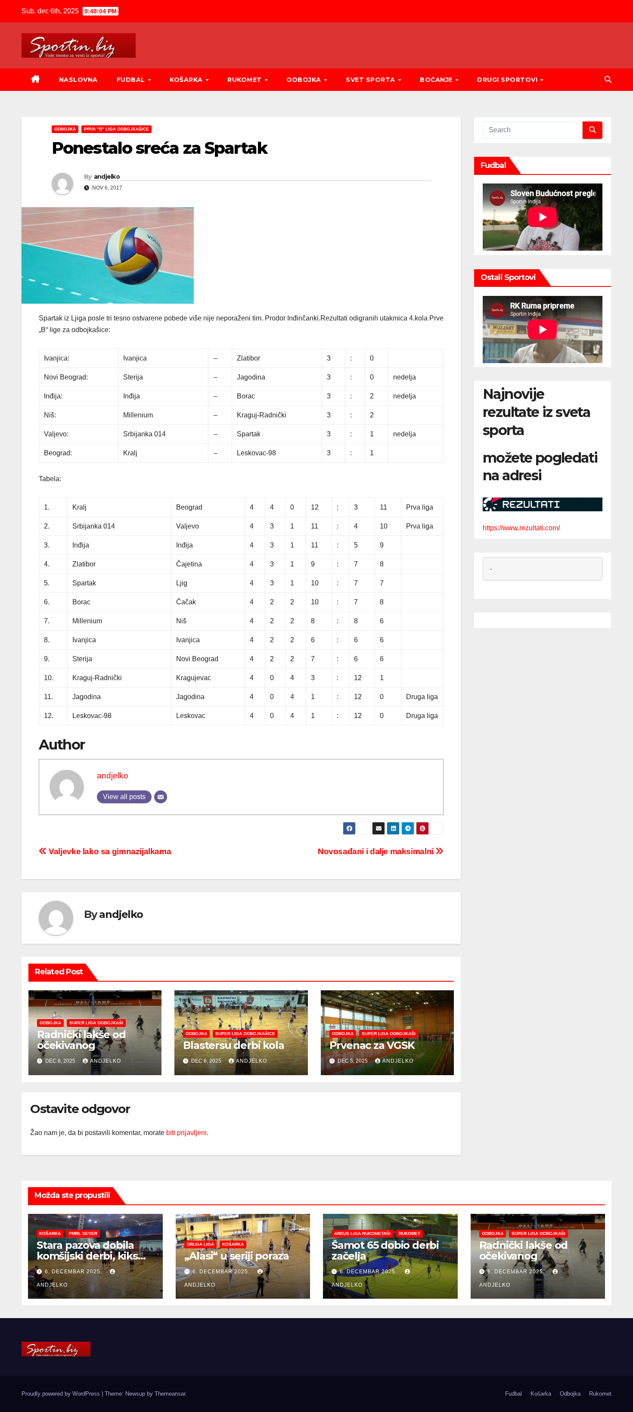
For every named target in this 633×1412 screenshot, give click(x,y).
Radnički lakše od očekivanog (81, 1039)
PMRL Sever (83, 1233)
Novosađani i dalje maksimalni (376, 851)
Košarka (187, 80)
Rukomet (245, 80)
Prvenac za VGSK (372, 1045)
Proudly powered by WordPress (62, 1393)
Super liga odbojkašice (245, 1033)
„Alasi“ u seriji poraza (236, 1256)
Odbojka (304, 80)
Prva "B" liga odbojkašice (116, 129)
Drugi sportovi (508, 80)
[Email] (160, 796)
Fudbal (132, 80)
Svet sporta (371, 80)
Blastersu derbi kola (233, 1045)
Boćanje (437, 80)
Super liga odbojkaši (96, 1022)
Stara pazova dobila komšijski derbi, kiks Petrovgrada (87, 1256)
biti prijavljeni (186, 1132)
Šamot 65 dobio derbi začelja (385, 1250)
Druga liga (200, 1244)
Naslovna (78, 80)
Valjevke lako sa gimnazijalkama (109, 851)
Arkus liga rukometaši (362, 1233)
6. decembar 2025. (74, 1272)
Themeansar (170, 1393)
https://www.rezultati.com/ (521, 528)
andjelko (107, 176)
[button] (608, 79)
